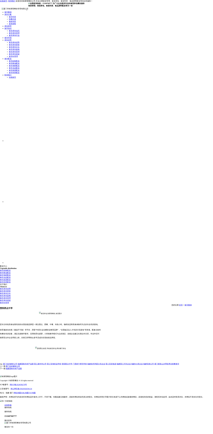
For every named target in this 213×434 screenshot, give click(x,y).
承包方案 (8, 14)
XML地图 (25, 393)
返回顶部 (8, 431)
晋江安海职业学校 (54, 364)
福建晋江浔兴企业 (124, 364)
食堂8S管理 (13, 56)
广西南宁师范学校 (80, 364)
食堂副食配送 (14, 61)
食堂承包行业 (14, 35)
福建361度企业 (137, 364)
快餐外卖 (12, 19)
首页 (181, 305)
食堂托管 (12, 17)
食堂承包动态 (14, 31)
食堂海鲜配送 (14, 66)
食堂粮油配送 (14, 63)
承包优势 (8, 40)
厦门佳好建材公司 (10, 364)
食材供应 (12, 21)
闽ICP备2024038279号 (18, 385)
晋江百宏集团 (111, 364)
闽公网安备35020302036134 (21, 389)
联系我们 (11, 1)
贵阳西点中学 (67, 364)
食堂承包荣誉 (14, 45)
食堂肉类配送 (14, 73)
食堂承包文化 (14, 47)
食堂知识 (8, 28)
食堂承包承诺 (14, 54)
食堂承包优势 (14, 42)
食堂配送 (8, 59)
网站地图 (17, 393)
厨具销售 (12, 24)
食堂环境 (8, 38)
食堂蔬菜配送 (14, 70)
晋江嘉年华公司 (40, 364)
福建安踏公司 (148, 364)
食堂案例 (8, 12)
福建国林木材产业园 (26, 364)
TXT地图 (32, 393)
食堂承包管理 (14, 33)
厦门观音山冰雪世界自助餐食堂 (166, 364)
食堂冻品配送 (14, 68)
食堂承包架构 (14, 49)
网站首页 (31, 10)
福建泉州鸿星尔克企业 (96, 364)
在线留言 (3, 1)
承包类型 (8, 26)
